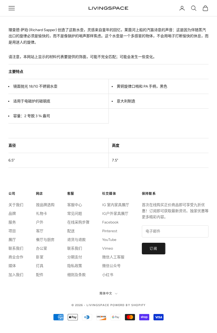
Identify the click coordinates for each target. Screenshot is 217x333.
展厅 (12, 239)
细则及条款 (76, 275)
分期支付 (74, 257)
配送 (71, 231)
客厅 (39, 231)
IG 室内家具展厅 (115, 205)
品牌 (12, 213)
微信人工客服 (113, 257)
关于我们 (15, 205)
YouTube (109, 239)
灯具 (39, 266)
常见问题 (74, 213)
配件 (39, 275)
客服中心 (74, 205)
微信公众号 (111, 266)
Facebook (110, 222)
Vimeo (107, 248)
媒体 (12, 266)
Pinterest (109, 231)
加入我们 (15, 275)
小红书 (107, 275)
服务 (12, 222)
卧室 (39, 257)
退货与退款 (76, 239)
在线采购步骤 (78, 222)
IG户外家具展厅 (115, 213)
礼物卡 (41, 213)
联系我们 (15, 248)
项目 (12, 231)
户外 (39, 222)
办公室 (41, 248)
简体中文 (106, 293)
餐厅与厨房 (45, 239)
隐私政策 (74, 266)
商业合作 (15, 257)
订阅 (154, 248)
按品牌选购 (45, 205)
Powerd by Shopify (128, 305)
